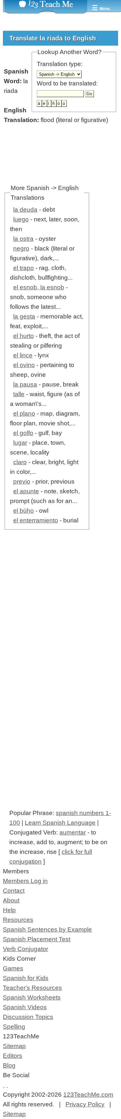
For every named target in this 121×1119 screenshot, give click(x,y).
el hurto (23, 335)
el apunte (26, 491)
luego (21, 219)
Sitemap (14, 1046)
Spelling (14, 1026)
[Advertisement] (60, 619)
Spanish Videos (25, 1007)
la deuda (25, 209)
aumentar (72, 832)
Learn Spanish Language (60, 822)
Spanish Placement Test (36, 939)
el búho (23, 510)
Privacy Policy (85, 1104)
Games (13, 968)
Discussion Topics (28, 1016)
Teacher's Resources (32, 987)
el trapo (23, 267)
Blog (9, 1065)
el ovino (24, 365)
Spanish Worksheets (32, 997)
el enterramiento (35, 520)
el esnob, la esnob (38, 287)
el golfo (23, 433)
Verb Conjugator (25, 949)
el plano (24, 413)
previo (21, 481)
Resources (18, 919)
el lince (23, 355)
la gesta (24, 316)
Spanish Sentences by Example (47, 929)
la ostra (23, 238)
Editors (12, 1055)
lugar (20, 442)
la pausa (25, 384)
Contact (14, 890)
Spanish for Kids (25, 978)
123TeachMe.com (88, 1094)
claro (20, 462)
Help (9, 910)
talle (19, 394)
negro (21, 248)
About (11, 900)
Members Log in (25, 881)
